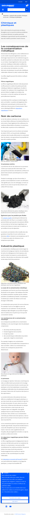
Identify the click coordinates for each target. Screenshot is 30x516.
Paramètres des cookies (15, 498)
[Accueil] (8, 6)
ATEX (7, 236)
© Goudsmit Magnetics (20, 514)
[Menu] (3, 9)
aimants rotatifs (7, 218)
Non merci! (15, 501)
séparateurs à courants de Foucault (12, 459)
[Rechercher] (26, 9)
